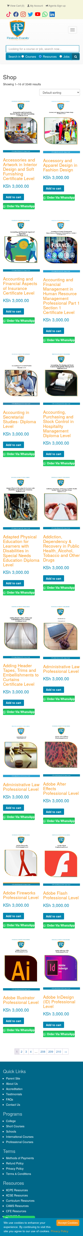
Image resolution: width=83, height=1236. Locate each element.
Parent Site (13, 1078)
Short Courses (15, 1126)
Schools (11, 1131)
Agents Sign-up (57, 5)
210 (58, 1051)
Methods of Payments (20, 1158)
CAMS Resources (17, 1206)
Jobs (66, 56)
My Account (36, 5)
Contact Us (13, 1105)
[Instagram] (24, 14)
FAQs (9, 1099)
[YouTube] (38, 14)
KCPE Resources (17, 1190)
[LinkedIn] (53, 14)
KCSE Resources (17, 1195)
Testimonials (14, 1094)
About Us (12, 1084)
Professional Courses (19, 1142)
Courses (30, 56)
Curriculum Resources (20, 1200)
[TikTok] (9, 14)
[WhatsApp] (46, 14)
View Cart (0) (16, 5)
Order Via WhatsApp (20, 206)
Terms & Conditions (18, 1174)
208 (42, 1051)
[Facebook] (17, 14)
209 (50, 1051)
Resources (50, 56)
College (11, 1121)
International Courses (19, 1137)
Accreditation (14, 1089)
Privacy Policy (15, 1168)
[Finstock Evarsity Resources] (18, 30)
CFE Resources (16, 1211)
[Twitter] (31, 14)
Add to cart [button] (13, 197)
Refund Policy (15, 1163)
